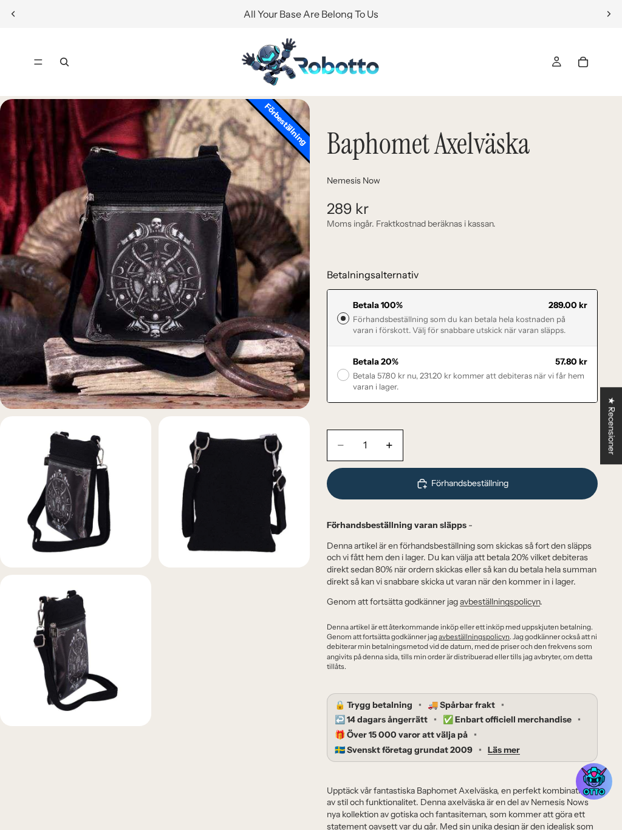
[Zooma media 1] (155, 254)
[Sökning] (64, 62)
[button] (594, 781)
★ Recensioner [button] (611, 425)
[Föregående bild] (13, 14)
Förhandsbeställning (469, 483)
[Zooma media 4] (75, 650)
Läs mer (504, 750)
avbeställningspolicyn (500, 601)
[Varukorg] (583, 62)
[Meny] (38, 62)
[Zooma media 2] (75, 492)
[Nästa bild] (608, 14)
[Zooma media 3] (234, 492)
